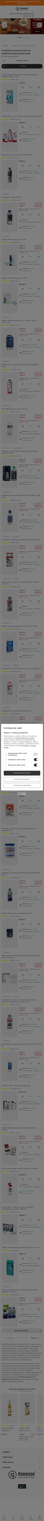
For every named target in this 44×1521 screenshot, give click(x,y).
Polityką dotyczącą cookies (24, 738)
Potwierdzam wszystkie (22, 773)
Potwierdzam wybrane (22, 779)
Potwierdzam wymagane (22, 785)
